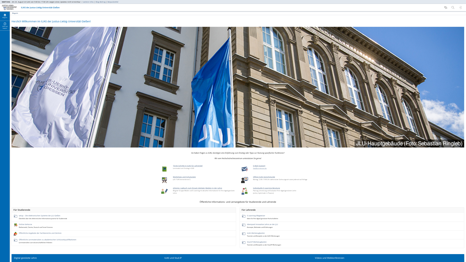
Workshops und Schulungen (184, 177)
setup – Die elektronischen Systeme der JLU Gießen (39, 215)
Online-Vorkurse (25, 224)
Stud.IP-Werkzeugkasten (257, 242)
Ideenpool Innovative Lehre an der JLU (262, 224)
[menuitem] (446, 7)
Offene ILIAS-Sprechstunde (264, 177)
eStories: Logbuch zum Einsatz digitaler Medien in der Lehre (197, 188)
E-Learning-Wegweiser (256, 215)
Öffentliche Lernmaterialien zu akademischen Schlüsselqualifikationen (47, 239)
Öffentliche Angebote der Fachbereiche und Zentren (40, 233)
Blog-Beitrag (101, 2)
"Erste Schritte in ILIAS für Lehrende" (188, 166)
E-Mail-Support (259, 166)
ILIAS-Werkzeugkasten (256, 233)
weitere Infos (88, 2)
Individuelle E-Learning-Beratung (266, 188)
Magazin (15, 13)
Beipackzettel (113, 2)
